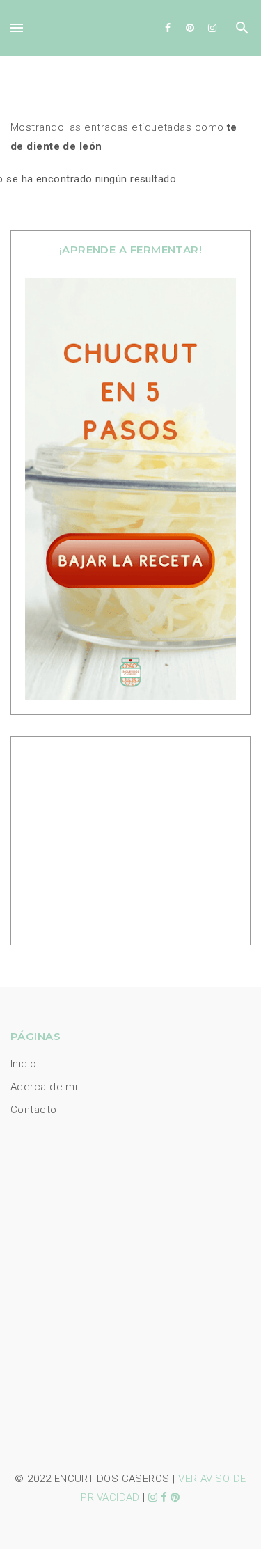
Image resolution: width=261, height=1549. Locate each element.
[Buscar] (242, 30)
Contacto (33, 1109)
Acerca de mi (43, 1086)
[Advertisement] (112, 837)
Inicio (23, 1063)
